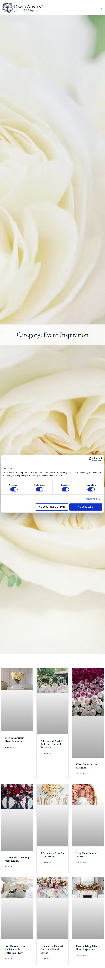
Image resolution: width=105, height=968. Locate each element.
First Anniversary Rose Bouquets (14, 739)
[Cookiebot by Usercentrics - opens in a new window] (91, 459)
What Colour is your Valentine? (87, 766)
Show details (91, 499)
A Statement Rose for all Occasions (52, 854)
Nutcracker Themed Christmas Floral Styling (51, 949)
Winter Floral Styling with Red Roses (17, 859)
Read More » (10, 747)
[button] (96, 7)
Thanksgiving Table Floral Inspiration (86, 947)
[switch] (39, 489)
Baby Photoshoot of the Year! (86, 854)
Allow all (86, 507)
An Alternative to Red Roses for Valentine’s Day (15, 949)
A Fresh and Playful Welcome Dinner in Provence (51, 744)
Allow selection (52, 507)
